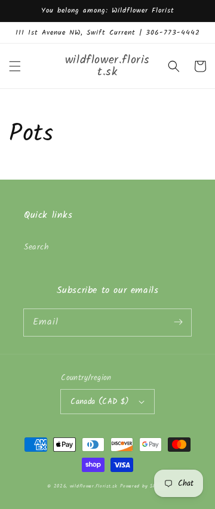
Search (37, 247)
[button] (15, 66)
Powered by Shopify (144, 486)
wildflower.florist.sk (94, 486)
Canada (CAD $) (100, 402)
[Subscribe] (178, 322)
